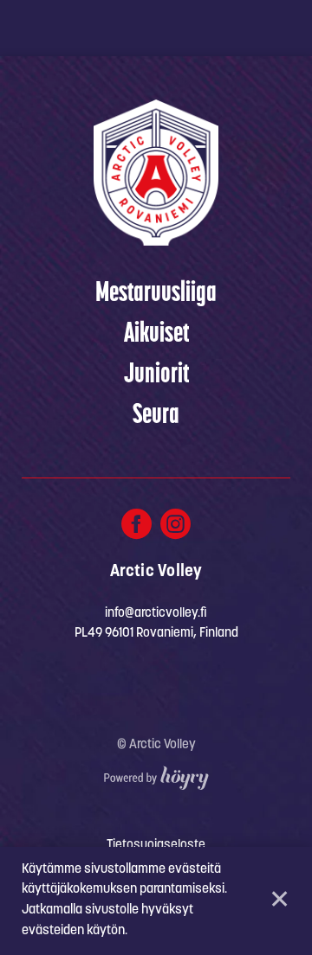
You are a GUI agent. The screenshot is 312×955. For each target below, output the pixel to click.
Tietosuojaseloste (156, 845)
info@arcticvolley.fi (156, 613)
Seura (156, 416)
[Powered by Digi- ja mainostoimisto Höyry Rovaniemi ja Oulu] (156, 773)
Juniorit (156, 375)
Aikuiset (156, 335)
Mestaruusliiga (156, 294)
